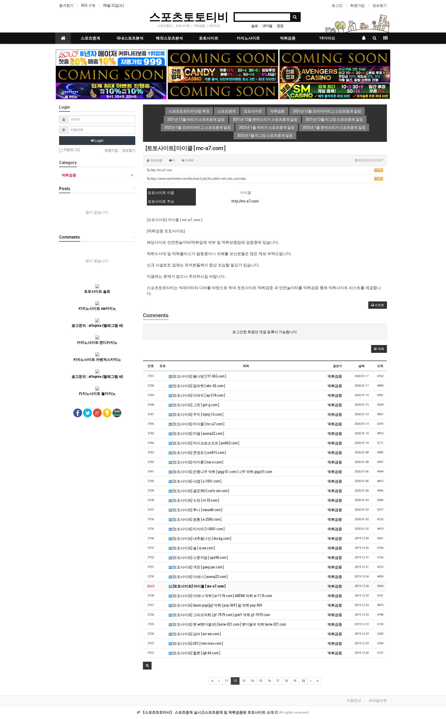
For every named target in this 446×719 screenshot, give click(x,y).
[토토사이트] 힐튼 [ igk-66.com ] (196, 653)
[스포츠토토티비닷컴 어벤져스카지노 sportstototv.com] (335, 74)
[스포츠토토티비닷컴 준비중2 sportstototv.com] (335, 57)
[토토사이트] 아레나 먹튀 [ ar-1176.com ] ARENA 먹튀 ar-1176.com (222, 596)
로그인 (337, 5)
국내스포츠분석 (130, 38)
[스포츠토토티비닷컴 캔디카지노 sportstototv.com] (223, 74)
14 (252, 681)
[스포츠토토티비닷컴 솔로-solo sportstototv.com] (111, 57)
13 (243, 681)
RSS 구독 (88, 5)
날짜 (362, 366)
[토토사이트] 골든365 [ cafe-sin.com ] (200, 491)
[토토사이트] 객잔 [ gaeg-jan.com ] (198, 567)
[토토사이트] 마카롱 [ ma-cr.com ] (197, 462)
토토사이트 (208, 38)
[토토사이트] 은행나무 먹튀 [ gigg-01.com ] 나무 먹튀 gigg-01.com (222, 472)
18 (286, 681)
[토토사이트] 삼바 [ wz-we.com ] (196, 634)
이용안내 (354, 700)
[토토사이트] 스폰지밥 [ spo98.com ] (200, 557)
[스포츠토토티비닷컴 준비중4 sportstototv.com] (111, 74)
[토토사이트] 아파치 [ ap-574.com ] (198, 395)
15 (260, 681)
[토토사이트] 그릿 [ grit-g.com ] (195, 405)
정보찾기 (379, 5)
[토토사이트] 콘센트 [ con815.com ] (199, 453)
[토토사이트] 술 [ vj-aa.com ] (193, 548)
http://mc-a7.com (266, 170)
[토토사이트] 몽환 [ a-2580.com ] (196, 519)
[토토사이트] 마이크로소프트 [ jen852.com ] (205, 443)
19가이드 (327, 38)
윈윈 (280, 26)
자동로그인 (71, 150)
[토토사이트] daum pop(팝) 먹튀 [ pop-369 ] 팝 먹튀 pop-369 (217, 605)
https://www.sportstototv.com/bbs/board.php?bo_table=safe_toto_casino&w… (266, 179)
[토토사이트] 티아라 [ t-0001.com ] (198, 529)
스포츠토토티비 (189, 16)
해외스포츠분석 (169, 38)
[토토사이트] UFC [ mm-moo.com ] (197, 643)
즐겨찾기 (66, 5)
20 (303, 681)
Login (98, 140)
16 (269, 681)
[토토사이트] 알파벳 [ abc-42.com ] (198, 386)
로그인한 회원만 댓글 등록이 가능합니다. (265, 332)
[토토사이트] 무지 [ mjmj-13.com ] (197, 414)
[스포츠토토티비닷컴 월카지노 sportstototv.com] (111, 91)
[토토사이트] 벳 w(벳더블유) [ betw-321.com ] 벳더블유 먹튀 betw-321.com (229, 624)
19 (294, 681)
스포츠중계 (90, 38)
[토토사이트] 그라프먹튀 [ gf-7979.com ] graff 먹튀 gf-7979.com (221, 615)
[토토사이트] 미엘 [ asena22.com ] (198, 433)
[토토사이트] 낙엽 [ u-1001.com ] (196, 481)
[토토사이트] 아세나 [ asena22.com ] (200, 577)
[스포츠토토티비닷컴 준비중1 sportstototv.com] (223, 57)
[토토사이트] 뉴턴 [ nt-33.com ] (195, 500)
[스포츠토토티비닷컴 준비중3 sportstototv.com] (223, 91)
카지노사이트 (248, 38)
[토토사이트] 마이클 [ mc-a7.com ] (198, 424)
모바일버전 (378, 700)
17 (277, 681)
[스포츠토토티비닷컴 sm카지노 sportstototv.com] (335, 91)
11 (226, 681)
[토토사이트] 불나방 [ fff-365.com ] (199, 376)
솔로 (254, 26)
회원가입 (357, 5)
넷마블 (267, 26)
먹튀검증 (288, 38)
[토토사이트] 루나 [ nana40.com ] (197, 510)
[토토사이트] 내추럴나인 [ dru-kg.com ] (201, 538)
